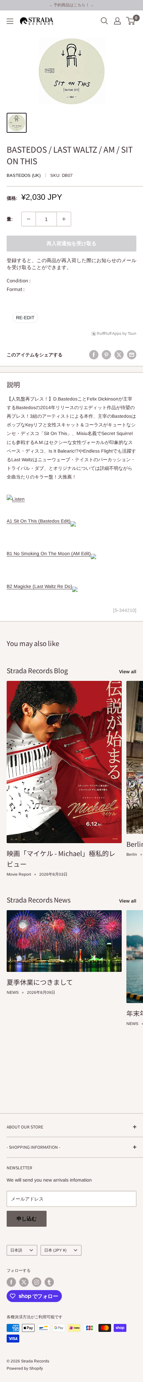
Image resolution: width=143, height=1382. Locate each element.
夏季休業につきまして (40, 982)
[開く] (104, 21)
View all (127, 671)
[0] (131, 21)
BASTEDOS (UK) (24, 175)
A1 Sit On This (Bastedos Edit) (39, 521)
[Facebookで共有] (93, 354)
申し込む (27, 1218)
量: (10, 219)
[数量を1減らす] (29, 219)
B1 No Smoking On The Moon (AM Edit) (49, 553)
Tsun (132, 333)
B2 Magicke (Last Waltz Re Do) (39, 586)
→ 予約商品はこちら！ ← (71, 5)
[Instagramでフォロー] (36, 1282)
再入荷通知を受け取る (71, 243)
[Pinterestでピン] (106, 354)
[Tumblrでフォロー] (49, 1282)
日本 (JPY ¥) (55, 1250)
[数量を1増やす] (64, 219)
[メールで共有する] (131, 354)
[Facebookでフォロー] (11, 1282)
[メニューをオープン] (10, 21)
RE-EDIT (25, 317)
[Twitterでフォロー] (24, 1282)
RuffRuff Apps (109, 333)
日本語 (16, 1250)
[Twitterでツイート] (119, 354)
